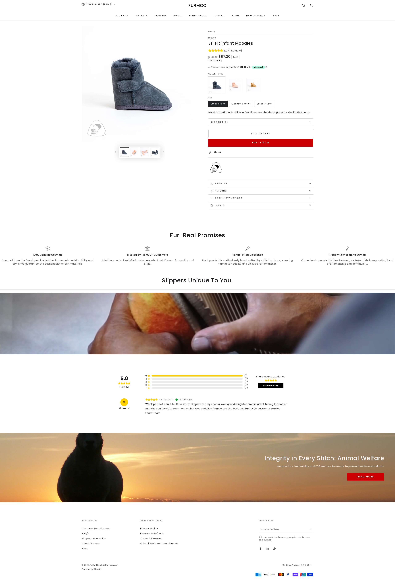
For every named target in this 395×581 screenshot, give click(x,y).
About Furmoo (91, 543)
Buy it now (260, 142)
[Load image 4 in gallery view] (144, 152)
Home (210, 31)
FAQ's (85, 533)
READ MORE (366, 476)
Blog (84, 548)
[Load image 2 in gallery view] (134, 152)
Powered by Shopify (92, 569)
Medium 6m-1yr (241, 103)
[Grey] (216, 85)
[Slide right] (163, 152)
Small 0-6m (218, 103)
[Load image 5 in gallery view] (155, 152)
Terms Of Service (151, 538)
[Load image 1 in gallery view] (124, 152)
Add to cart (261, 133)
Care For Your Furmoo (96, 528)
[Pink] (235, 85)
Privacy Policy (149, 528)
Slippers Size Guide (94, 538)
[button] (303, 5)
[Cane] (253, 85)
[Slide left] (115, 152)
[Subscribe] (311, 529)
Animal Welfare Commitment (159, 543)
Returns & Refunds (152, 533)
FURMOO (212, 38)
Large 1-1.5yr (264, 103)
